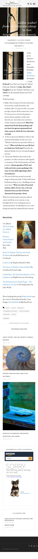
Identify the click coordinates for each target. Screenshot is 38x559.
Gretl (8, 308)
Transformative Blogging (19, 323)
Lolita (14, 308)
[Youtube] (34, 546)
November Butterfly (11, 311)
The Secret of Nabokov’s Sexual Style (16, 267)
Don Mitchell (13, 302)
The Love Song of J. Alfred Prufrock (8, 229)
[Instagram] (37, 546)
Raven (14, 314)
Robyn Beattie (27, 296)
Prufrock (7, 314)
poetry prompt (24, 311)
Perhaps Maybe (9, 525)
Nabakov (21, 308)
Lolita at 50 (7, 263)
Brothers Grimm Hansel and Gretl (8, 240)
